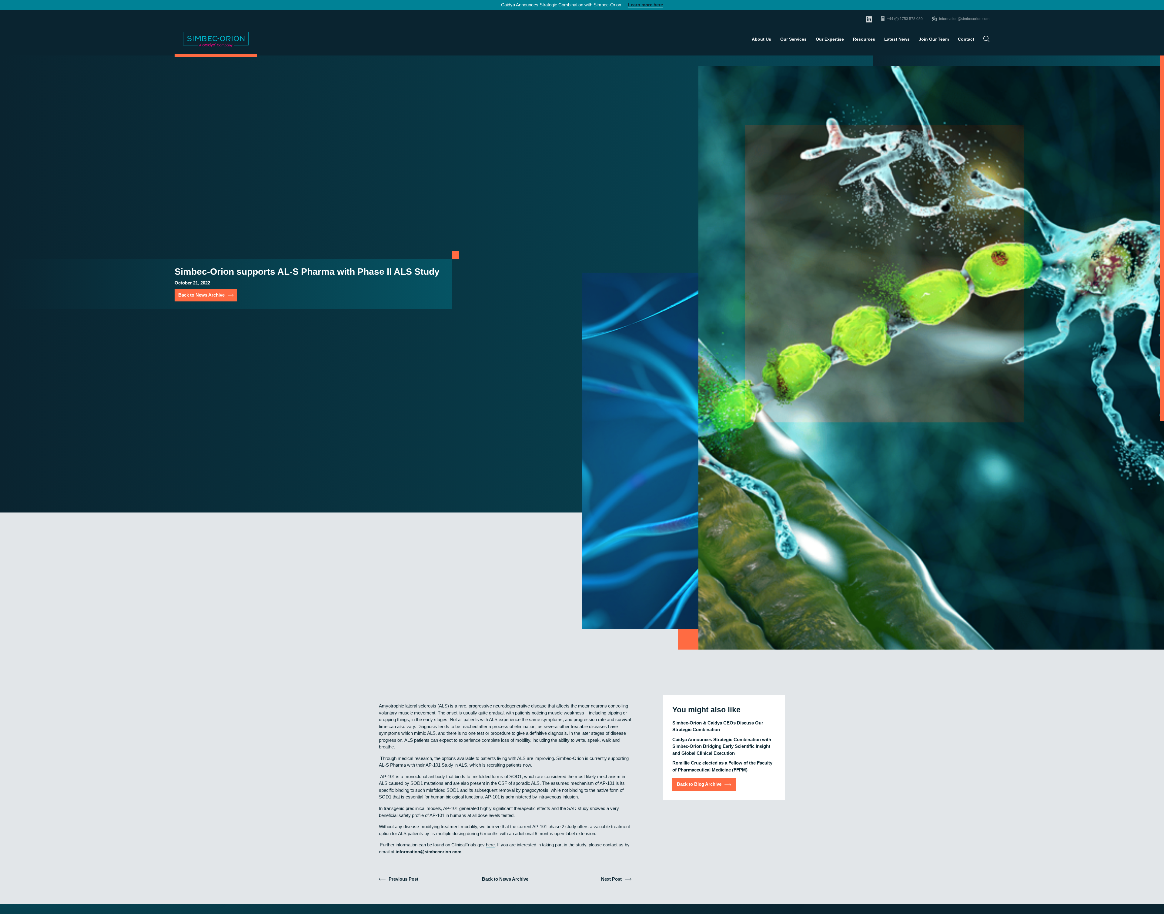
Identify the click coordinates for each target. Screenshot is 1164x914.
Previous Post (403, 879)
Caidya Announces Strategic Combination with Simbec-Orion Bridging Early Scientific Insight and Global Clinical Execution (721, 746)
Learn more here (645, 4)
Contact (966, 39)
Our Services (793, 39)
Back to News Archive (201, 294)
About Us (761, 39)
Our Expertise (830, 39)
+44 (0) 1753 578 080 (905, 19)
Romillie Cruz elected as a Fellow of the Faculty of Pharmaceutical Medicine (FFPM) (722, 767)
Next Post (611, 879)
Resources (864, 39)
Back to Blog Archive (699, 784)
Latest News (897, 39)
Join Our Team (934, 39)
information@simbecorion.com (964, 19)
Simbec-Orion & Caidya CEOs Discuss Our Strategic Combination (717, 726)
